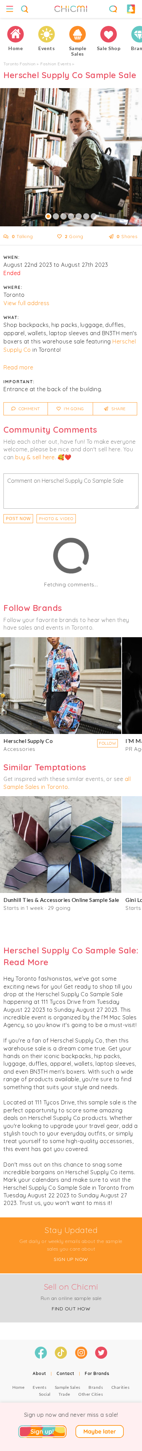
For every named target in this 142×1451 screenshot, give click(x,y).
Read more (18, 367)
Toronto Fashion (19, 63)
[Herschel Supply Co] (60, 685)
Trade (64, 1394)
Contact (65, 1373)
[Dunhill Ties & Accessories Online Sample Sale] (60, 844)
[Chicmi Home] (15, 34)
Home (18, 1387)
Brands (96, 1387)
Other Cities (90, 1394)
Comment (29, 408)
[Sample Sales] (77, 34)
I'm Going (73, 408)
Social (45, 1394)
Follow (107, 743)
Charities (120, 1387)
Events (40, 1387)
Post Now (18, 518)
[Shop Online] (108, 34)
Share (118, 408)
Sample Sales (68, 1387)
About (39, 1373)
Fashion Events (55, 63)
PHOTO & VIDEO (56, 518)
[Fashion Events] (46, 34)
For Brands (97, 1373)
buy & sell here (35, 457)
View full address (26, 303)
